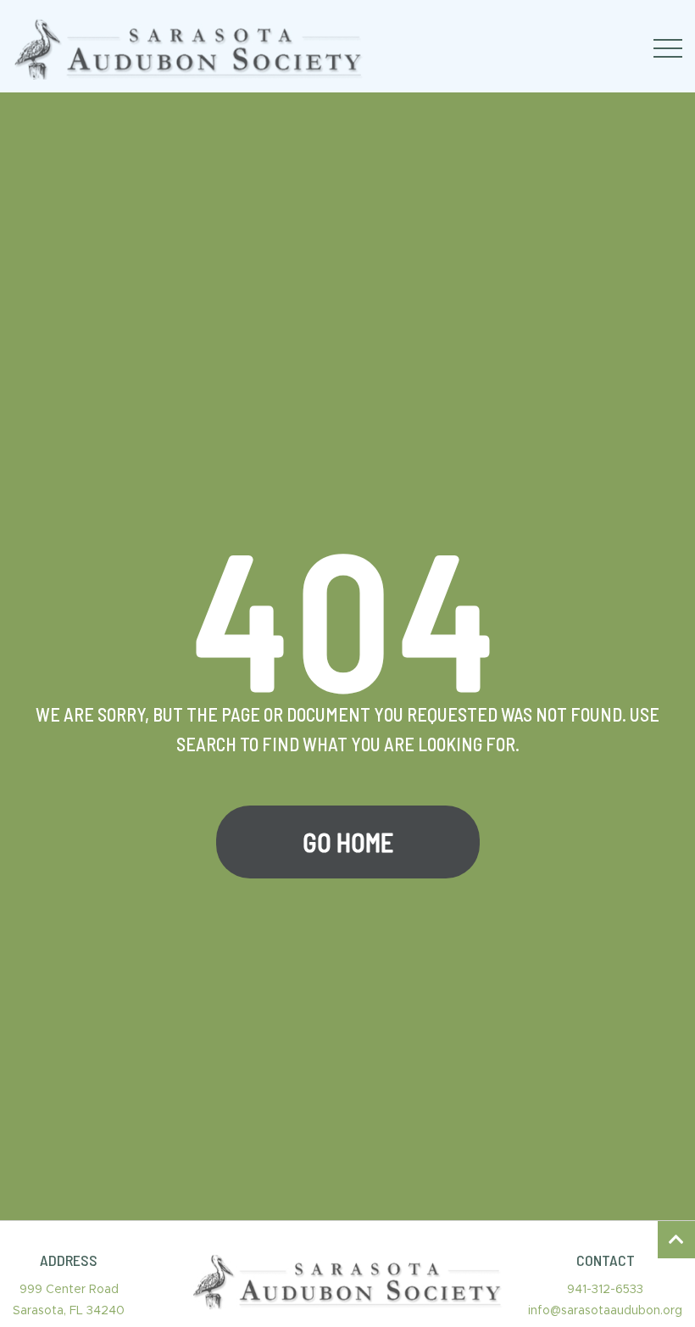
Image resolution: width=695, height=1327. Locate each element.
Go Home (348, 842)
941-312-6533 (605, 1290)
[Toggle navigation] (667, 48)
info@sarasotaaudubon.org (605, 1311)
